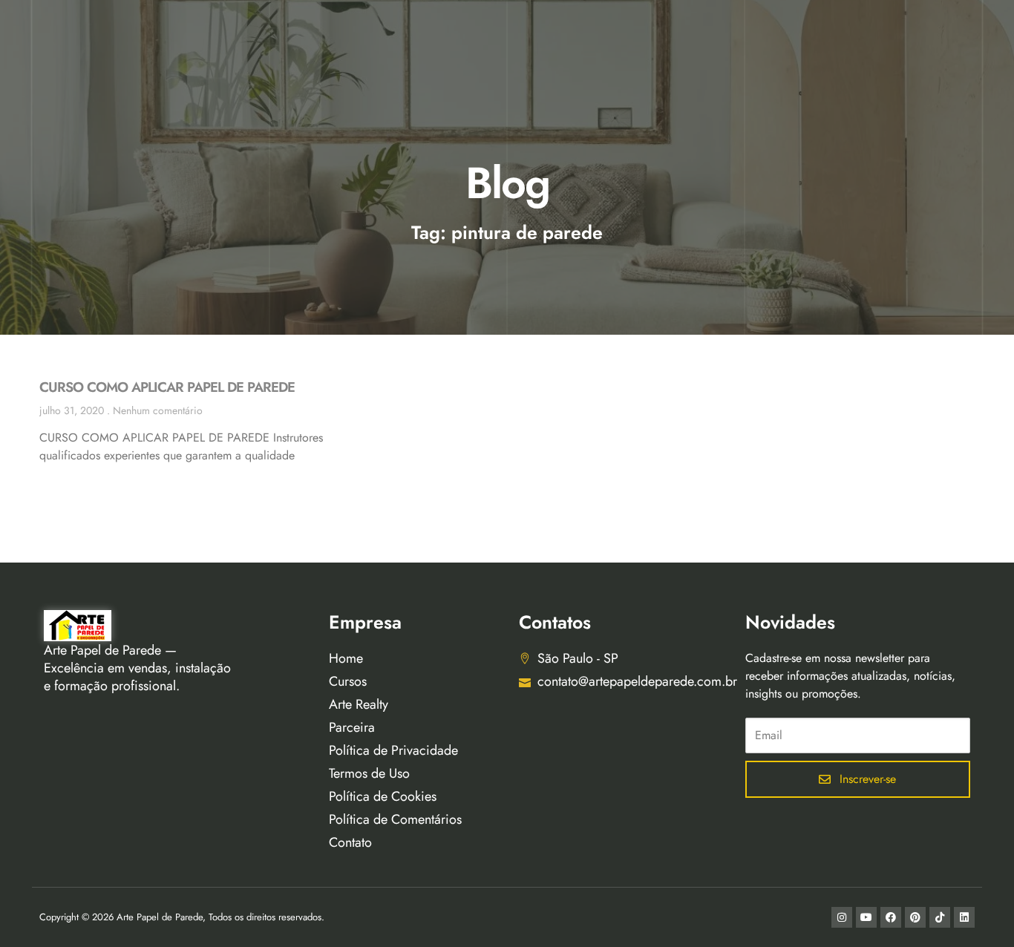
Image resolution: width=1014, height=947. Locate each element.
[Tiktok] (939, 917)
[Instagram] (841, 917)
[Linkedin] (964, 917)
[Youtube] (866, 917)
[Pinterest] (915, 917)
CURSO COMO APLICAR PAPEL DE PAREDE (167, 387)
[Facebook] (890, 917)
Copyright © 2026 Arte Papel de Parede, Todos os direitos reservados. (181, 917)
